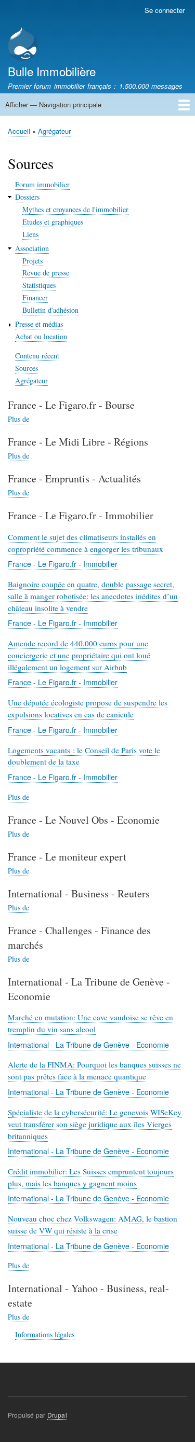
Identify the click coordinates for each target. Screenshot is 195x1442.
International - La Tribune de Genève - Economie (88, 1044)
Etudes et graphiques (52, 222)
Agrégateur (54, 131)
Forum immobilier (42, 184)
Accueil (19, 131)
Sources (26, 368)
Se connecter (165, 10)
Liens (30, 234)
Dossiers (27, 197)
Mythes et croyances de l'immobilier (75, 209)
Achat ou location (41, 336)
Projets (32, 261)
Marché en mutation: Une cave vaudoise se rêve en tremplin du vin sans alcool (90, 1023)
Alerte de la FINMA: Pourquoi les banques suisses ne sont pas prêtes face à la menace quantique (94, 1070)
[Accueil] (22, 44)
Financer (35, 297)
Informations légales (44, 1334)
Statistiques (39, 285)
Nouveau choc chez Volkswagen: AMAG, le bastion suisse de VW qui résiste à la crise (92, 1224)
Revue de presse (45, 273)
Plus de (18, 419)
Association (32, 248)
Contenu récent (37, 355)
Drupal (57, 1414)
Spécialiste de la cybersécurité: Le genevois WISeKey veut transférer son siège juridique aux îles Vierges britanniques (94, 1124)
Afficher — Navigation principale (53, 104)
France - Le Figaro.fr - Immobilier (63, 564)
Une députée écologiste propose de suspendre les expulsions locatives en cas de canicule (87, 708)
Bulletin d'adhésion (50, 310)
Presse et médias (39, 324)
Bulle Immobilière (52, 71)
